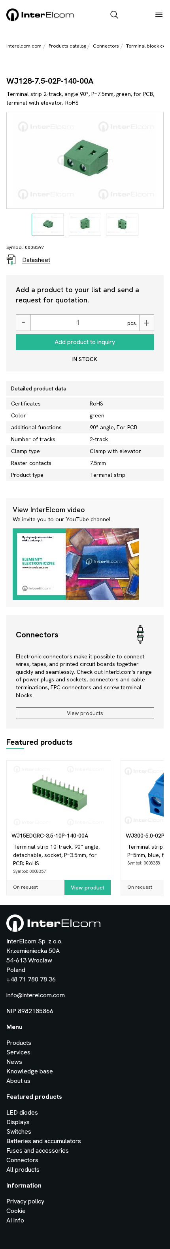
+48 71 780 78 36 (31, 979)
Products (18, 1043)
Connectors (106, 46)
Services (18, 1052)
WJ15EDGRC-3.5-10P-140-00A (49, 835)
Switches (18, 1131)
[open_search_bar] (114, 15)
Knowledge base (29, 1071)
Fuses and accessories (37, 1150)
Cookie (16, 1211)
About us (18, 1081)
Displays (18, 1122)
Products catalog (67, 46)
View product (87, 887)
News (14, 1062)
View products (85, 713)
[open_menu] (159, 15)
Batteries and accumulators (43, 1141)
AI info (15, 1220)
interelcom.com (24, 46)
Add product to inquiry (85, 342)
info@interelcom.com (35, 995)
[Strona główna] (40, 19)
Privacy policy (25, 1201)
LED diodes (22, 1112)
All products (23, 1169)
